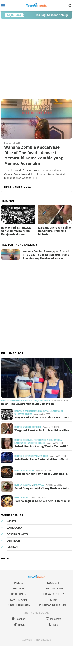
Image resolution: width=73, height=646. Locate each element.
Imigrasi (12, 547)
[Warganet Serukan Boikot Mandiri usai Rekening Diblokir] (55, 214)
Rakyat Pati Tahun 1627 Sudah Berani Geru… (43, 417)
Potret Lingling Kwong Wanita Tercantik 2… (42, 446)
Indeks (18, 583)
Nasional (38, 485)
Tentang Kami (54, 588)
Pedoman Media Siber (53, 605)
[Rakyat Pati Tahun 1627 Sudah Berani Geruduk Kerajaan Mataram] (18, 214)
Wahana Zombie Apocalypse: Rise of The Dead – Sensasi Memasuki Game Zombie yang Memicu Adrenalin (33, 155)
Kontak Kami (18, 599)
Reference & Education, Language (30, 400)
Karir (53, 599)
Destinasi (13, 540)
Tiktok (21, 624)
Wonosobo (14, 527)
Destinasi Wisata (32, 456)
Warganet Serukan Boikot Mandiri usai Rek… (43, 430)
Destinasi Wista (17, 534)
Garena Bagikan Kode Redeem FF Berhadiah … (42, 502)
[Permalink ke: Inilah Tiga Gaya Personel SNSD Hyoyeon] (36, 378)
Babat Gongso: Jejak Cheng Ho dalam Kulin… (43, 488)
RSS (55, 624)
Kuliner (27, 485)
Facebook (21, 618)
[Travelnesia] (36, 5)
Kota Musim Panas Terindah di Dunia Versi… (42, 459)
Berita (5, 400)
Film (25, 470)
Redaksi (18, 588)
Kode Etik (53, 583)
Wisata (11, 521)
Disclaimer (18, 594)
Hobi (45, 456)
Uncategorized (23, 414)
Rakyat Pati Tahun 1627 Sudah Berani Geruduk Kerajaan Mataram (16, 231)
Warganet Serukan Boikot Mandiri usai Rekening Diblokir (54, 231)
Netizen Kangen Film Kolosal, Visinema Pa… (42, 473)
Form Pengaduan (18, 605)
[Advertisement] (36, 59)
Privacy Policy (53, 594)
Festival (28, 440)
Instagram (55, 618)
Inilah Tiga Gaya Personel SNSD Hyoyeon (27, 403)
